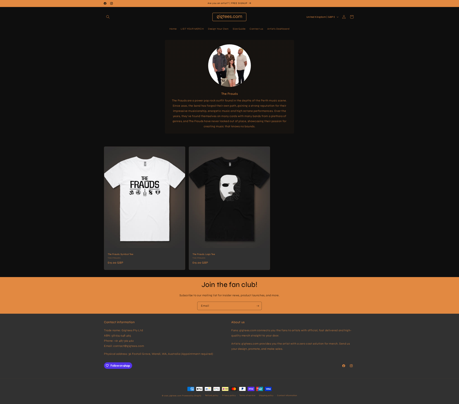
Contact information (287, 395)
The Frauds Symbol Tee (120, 254)
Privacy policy (229, 395)
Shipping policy (266, 395)
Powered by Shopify (192, 395)
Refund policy (212, 395)
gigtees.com (175, 395)
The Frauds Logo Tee (204, 254)
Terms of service (247, 395)
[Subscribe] (258, 306)
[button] (108, 17)
